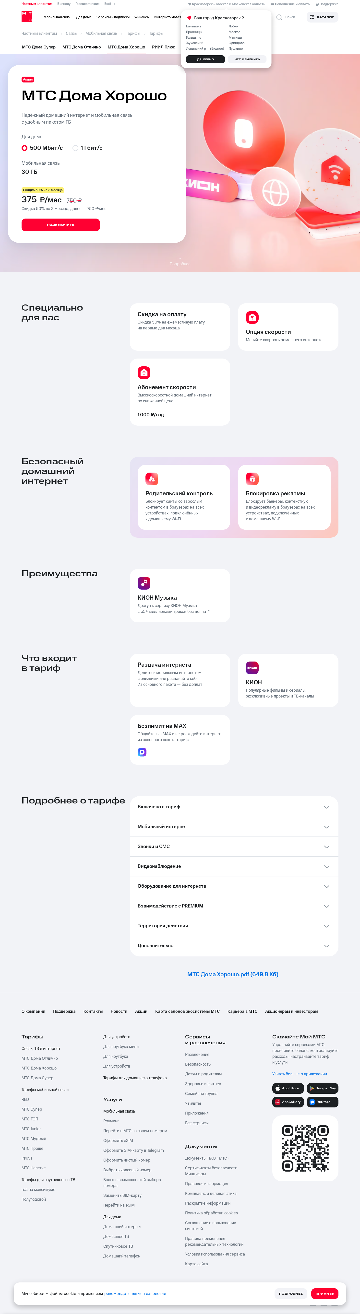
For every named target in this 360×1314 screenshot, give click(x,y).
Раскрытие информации (207, 1203)
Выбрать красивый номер (127, 1170)
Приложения (196, 1113)
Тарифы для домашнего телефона (135, 1078)
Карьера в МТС (242, 1011)
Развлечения (197, 1055)
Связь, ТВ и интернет (41, 1049)
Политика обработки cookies (211, 1213)
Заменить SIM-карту (122, 1195)
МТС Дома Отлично (81, 47)
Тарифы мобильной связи (45, 1090)
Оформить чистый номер (126, 1160)
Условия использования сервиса (215, 1254)
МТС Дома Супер (39, 47)
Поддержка (64, 1011)
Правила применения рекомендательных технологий (214, 1241)
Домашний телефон (121, 1256)
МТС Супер (32, 1109)
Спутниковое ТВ (118, 1246)
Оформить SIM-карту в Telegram (133, 1150)
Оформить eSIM (118, 1141)
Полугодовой (34, 1199)
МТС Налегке (34, 1168)
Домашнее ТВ (116, 1237)
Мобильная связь (119, 1111)
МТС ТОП (30, 1119)
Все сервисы (197, 1123)
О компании (33, 1011)
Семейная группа (201, 1094)
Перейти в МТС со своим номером (135, 1131)
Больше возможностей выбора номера (132, 1183)
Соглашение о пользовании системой (210, 1226)
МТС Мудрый (34, 1139)
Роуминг (111, 1121)
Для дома (112, 1217)
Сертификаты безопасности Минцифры (211, 1171)
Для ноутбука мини (121, 1047)
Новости (119, 1011)
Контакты (93, 1011)
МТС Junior (31, 1129)
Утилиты (193, 1103)
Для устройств (116, 1037)
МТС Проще (32, 1148)
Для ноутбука (115, 1056)
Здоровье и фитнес (203, 1084)
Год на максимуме (38, 1190)
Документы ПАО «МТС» (207, 1158)
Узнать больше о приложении (299, 1074)
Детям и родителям (203, 1074)
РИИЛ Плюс (163, 47)
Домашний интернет (122, 1227)
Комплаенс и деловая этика (211, 1194)
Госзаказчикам (87, 3)
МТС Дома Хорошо (126, 47)
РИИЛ (27, 1158)
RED (25, 1100)
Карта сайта (196, 1264)
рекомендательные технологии (135, 1294)
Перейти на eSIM (119, 1205)
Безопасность (198, 1064)
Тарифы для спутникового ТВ (48, 1180)
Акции (141, 1011)
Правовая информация (206, 1184)
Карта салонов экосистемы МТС (187, 1011)
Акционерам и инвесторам (291, 1011)
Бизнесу (64, 3)
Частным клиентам (37, 3)
